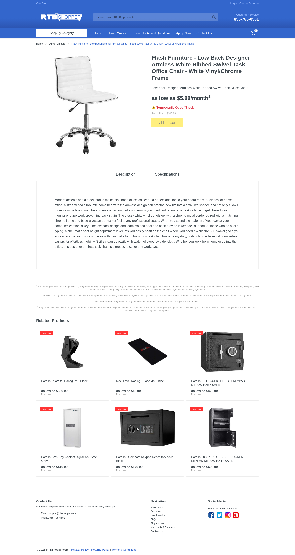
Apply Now (156, 511)
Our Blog (41, 3)
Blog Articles (157, 523)
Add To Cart (166, 123)
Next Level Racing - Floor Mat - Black (140, 381)
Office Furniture (57, 43)
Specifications (167, 174)
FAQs (153, 519)
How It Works (158, 515)
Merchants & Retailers (163, 527)
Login (234, 3)
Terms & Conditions (124, 549)
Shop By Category (62, 33)
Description (126, 174)
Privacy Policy (80, 549)
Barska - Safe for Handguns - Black (64, 381)
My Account (157, 507)
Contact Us (157, 531)
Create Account (249, 3)
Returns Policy (100, 549)
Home (39, 43)
